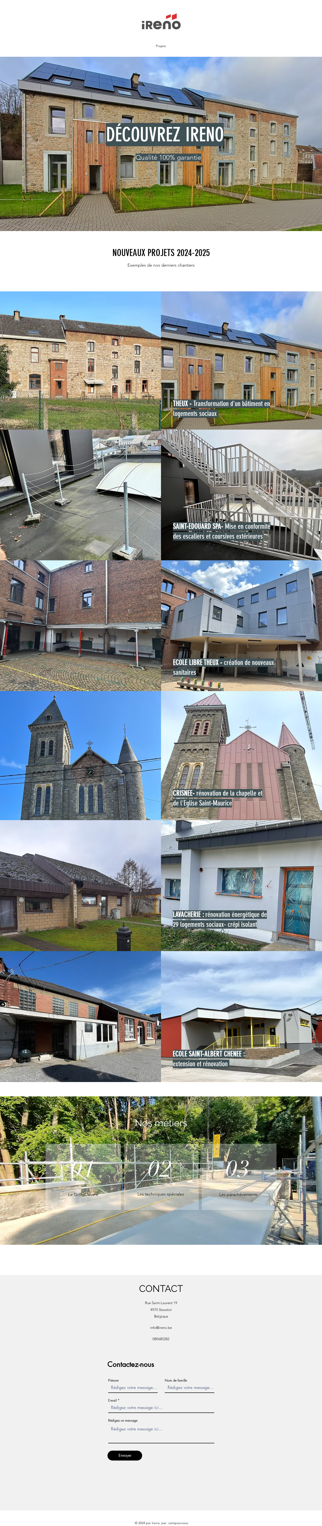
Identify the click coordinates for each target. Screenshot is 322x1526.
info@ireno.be (161, 1327)
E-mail (112, 1400)
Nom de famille (176, 1380)
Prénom (113, 1380)
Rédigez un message (122, 1420)
